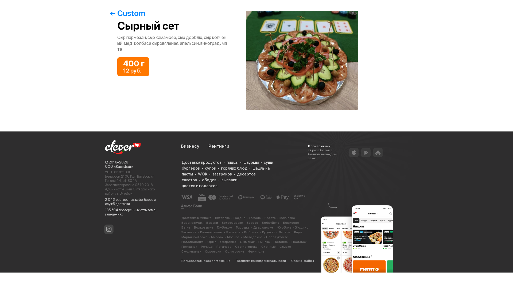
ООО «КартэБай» (119, 167)
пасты (187, 174)
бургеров (191, 168)
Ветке (185, 227)
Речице (207, 247)
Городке (243, 227)
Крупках (268, 232)
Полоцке (281, 242)
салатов (189, 180)
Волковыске (203, 227)
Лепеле (284, 232)
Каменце (233, 232)
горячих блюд (234, 168)
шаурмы (251, 162)
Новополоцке (192, 242)
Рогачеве (223, 247)
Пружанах (189, 247)
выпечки (229, 180)
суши (268, 162)
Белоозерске (232, 223)
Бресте (270, 218)
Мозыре (233, 237)
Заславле (188, 232)
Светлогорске (246, 247)
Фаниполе (256, 251)
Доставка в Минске (196, 218)
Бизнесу (190, 146)
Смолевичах (191, 251)
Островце (228, 242)
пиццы (232, 162)
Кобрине (251, 232)
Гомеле (255, 218)
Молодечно (252, 237)
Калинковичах (211, 232)
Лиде (298, 232)
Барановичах (192, 223)
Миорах (217, 237)
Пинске (264, 242)
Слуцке (285, 247)
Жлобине (284, 227)
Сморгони (213, 251)
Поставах (299, 242)
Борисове (291, 223)
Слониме (268, 247)
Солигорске (234, 251)
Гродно (240, 218)
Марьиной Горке (194, 237)
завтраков (222, 174)
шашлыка (261, 168)
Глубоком (224, 227)
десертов (246, 174)
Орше (211, 242)
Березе (252, 223)
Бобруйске (270, 223)
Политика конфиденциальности (261, 260)
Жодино (302, 227)
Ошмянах (247, 242)
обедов (209, 180)
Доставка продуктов (201, 162)
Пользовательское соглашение (205, 260)
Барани (212, 223)
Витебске (222, 218)
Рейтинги (218, 146)
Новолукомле (277, 237)
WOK (202, 174)
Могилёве (287, 218)
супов (210, 168)
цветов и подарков (199, 185)
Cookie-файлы (302, 260)
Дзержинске (263, 227)
